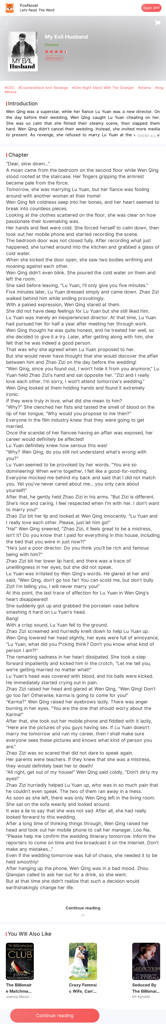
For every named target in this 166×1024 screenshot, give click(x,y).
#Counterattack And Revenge (43, 88)
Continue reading (54, 1015)
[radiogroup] (56, 51)
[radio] (47, 51)
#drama (145, 88)
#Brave (10, 92)
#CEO (10, 88)
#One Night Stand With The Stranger (103, 88)
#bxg (159, 88)
